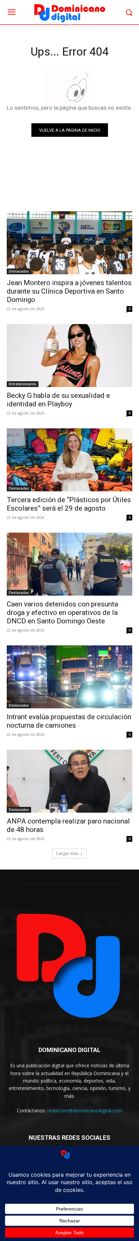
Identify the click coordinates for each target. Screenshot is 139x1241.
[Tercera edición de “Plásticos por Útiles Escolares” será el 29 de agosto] (69, 459)
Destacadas (19, 271)
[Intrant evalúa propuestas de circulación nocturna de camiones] (69, 676)
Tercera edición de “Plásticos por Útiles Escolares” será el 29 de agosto (69, 504)
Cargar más (67, 853)
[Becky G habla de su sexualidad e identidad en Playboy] (69, 355)
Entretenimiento (22, 384)
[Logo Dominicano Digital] (69, 12)
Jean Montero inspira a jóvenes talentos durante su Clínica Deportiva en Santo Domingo (69, 291)
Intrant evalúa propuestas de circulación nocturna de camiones (69, 721)
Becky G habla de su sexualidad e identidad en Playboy (58, 399)
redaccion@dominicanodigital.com (84, 1110)
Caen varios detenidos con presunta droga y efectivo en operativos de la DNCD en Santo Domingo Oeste (62, 612)
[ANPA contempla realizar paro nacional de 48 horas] (69, 781)
